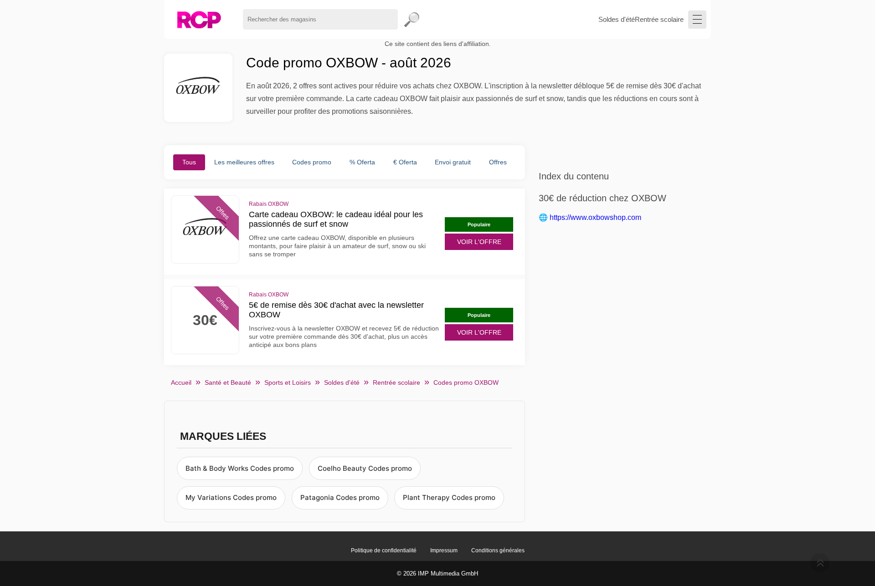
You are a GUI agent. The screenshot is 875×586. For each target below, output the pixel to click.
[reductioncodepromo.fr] (199, 19)
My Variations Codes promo (231, 497)
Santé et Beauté (228, 382)
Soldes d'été (616, 19)
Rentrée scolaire (659, 19)
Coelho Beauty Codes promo (365, 468)
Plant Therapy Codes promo (449, 497)
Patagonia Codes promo (340, 497)
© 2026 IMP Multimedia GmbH (437, 573)
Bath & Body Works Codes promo (239, 468)
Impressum (444, 550)
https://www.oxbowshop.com (595, 217)
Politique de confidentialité (384, 550)
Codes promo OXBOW (466, 382)
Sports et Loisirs (287, 382)
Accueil (181, 382)
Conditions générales (498, 550)
